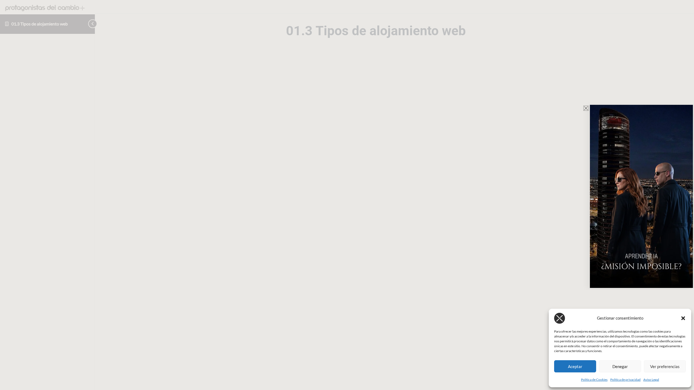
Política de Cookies (594, 380)
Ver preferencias (665, 366)
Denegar (620, 366)
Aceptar (575, 366)
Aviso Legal (651, 380)
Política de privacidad (625, 380)
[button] (683, 318)
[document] (347, 195)
